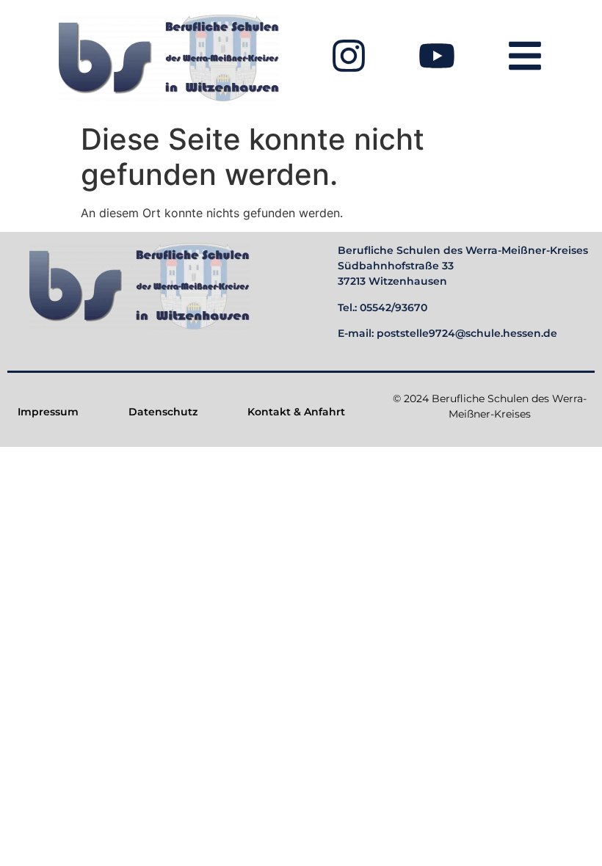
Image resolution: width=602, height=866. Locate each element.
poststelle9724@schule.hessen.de (467, 333)
